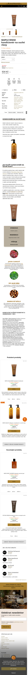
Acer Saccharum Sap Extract (17, 338)
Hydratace (16, 103)
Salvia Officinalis (9, 336)
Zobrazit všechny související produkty (14, 541)
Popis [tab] (6, 112)
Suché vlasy (18, 101)
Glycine (19, 343)
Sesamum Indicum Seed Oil (8, 337)
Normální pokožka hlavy (18, 105)
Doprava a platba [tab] (12, 112)
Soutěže (2, 642)
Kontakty (3, 636)
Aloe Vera (16, 107)
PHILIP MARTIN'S (9, 68)
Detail (14, 389)
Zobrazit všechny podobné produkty (14, 444)
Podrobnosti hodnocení (17, 36)
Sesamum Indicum (18, 337)
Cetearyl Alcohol (11, 319)
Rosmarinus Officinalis (7, 342)
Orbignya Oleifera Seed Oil (12, 324)
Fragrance (5, 341)
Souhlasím (14, 668)
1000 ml (18, 399)
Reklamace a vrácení (5, 643)
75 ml (15, 97)
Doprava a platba (4, 637)
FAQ (2, 645)
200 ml (18, 97)
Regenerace (16, 104)
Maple (4, 193)
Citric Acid (12, 334)
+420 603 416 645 (6, 656)
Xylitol (16, 343)
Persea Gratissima (16, 328)
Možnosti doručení (5, 62)
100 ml (8, 491)
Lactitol (12, 343)
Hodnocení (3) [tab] (20, 112)
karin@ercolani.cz (6, 654)
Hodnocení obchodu (5, 648)
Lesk (19, 103)
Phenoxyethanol (20, 333)
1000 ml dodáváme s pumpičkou (18, 98)
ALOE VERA (15, 283)
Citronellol (21, 344)
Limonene (17, 344)
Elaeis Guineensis (12, 318)
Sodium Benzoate (6, 334)
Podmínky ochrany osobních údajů (7, 640)
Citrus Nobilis (11, 332)
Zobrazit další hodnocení (21, 579)
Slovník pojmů (4, 646)
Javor (18, 108)
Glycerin (14, 326)
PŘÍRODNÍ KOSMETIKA (18, 92)
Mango (14, 331)
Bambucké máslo (17, 53)
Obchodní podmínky (5, 639)
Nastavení (14, 672)
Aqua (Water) (5, 318)
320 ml (13, 491)
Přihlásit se (6, 626)
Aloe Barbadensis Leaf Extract (12, 327)
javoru (7, 55)
